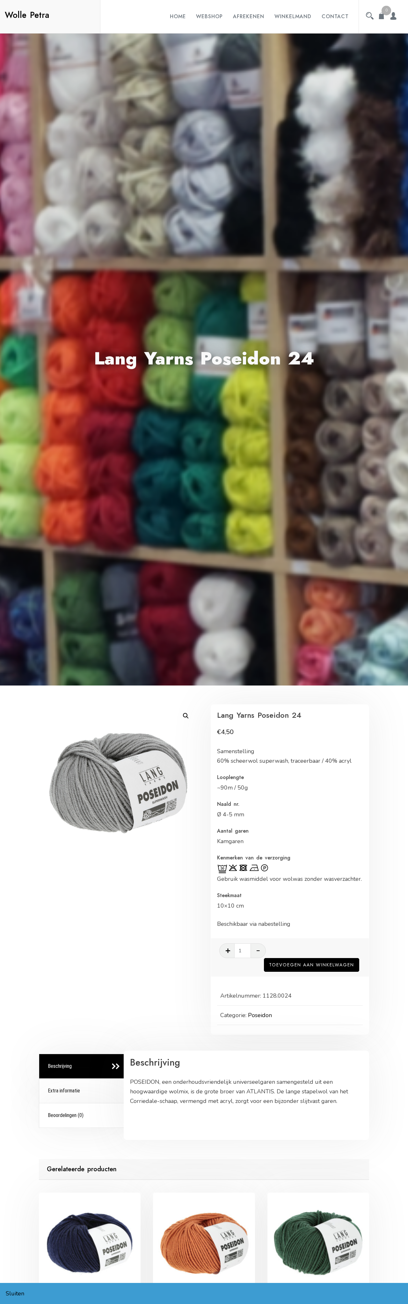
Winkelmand (292, 16)
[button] (186, 716)
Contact (335, 16)
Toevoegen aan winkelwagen (311, 965)
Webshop (209, 16)
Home (178, 16)
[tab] (82, 1066)
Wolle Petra (27, 15)
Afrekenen (248, 16)
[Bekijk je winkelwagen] (381, 16)
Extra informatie (64, 1091)
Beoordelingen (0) (66, 1115)
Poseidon (260, 1015)
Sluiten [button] (15, 1293)
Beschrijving (60, 1066)
